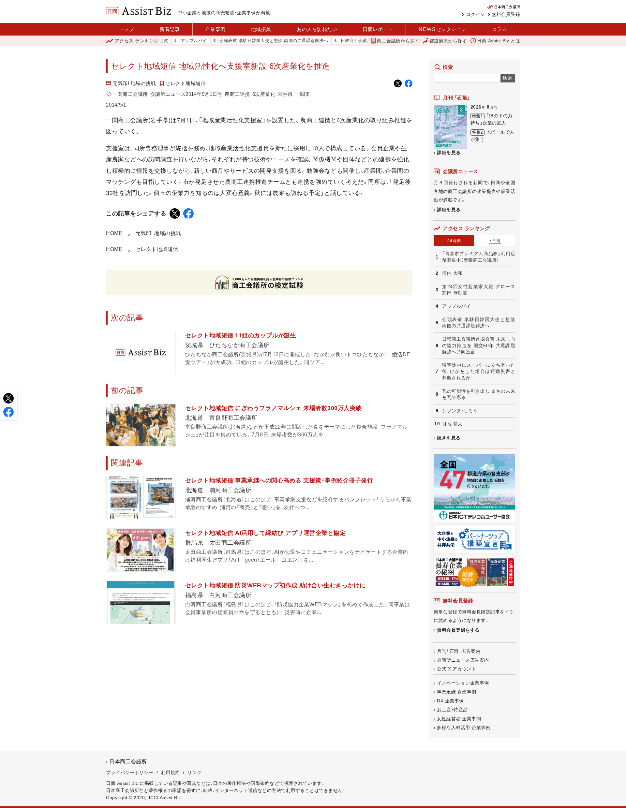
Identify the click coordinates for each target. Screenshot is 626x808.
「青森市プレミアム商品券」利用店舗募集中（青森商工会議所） (478, 257)
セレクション (443, 29)
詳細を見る (449, 152)
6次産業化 (264, 94)
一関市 (302, 94)
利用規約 (170, 772)
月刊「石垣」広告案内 (458, 651)
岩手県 (285, 94)
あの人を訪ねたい (317, 29)
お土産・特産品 (452, 709)
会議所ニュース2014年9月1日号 (186, 94)
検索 (508, 77)
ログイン (475, 14)
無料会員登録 (506, 14)
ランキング (137, 40)
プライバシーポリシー (129, 772)
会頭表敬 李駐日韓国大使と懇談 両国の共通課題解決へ (253, 41)
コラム (499, 29)
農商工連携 (237, 94)
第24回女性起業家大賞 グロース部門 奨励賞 (478, 290)
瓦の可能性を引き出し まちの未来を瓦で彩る (478, 394)
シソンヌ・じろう (460, 410)
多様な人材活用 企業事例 (463, 727)
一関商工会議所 (130, 94)
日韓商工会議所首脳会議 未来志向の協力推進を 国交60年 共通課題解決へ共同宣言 (478, 345)
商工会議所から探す (398, 40)
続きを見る (449, 437)
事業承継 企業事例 (456, 692)
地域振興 (261, 29)
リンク (194, 772)
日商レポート (378, 29)
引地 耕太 (452, 423)
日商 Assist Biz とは (498, 40)
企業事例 (215, 29)
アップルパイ (173, 41)
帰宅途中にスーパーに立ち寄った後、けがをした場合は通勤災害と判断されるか (478, 371)
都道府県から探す (448, 40)
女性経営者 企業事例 (459, 718)
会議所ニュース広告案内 (463, 660)
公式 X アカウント (456, 668)
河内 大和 (452, 273)
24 (453, 240)
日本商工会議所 (128, 761)
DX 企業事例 (450, 700)
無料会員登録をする (458, 630)
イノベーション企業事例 (463, 682)
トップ (126, 29)
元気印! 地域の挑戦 (134, 83)
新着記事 (169, 29)
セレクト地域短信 (185, 83)
